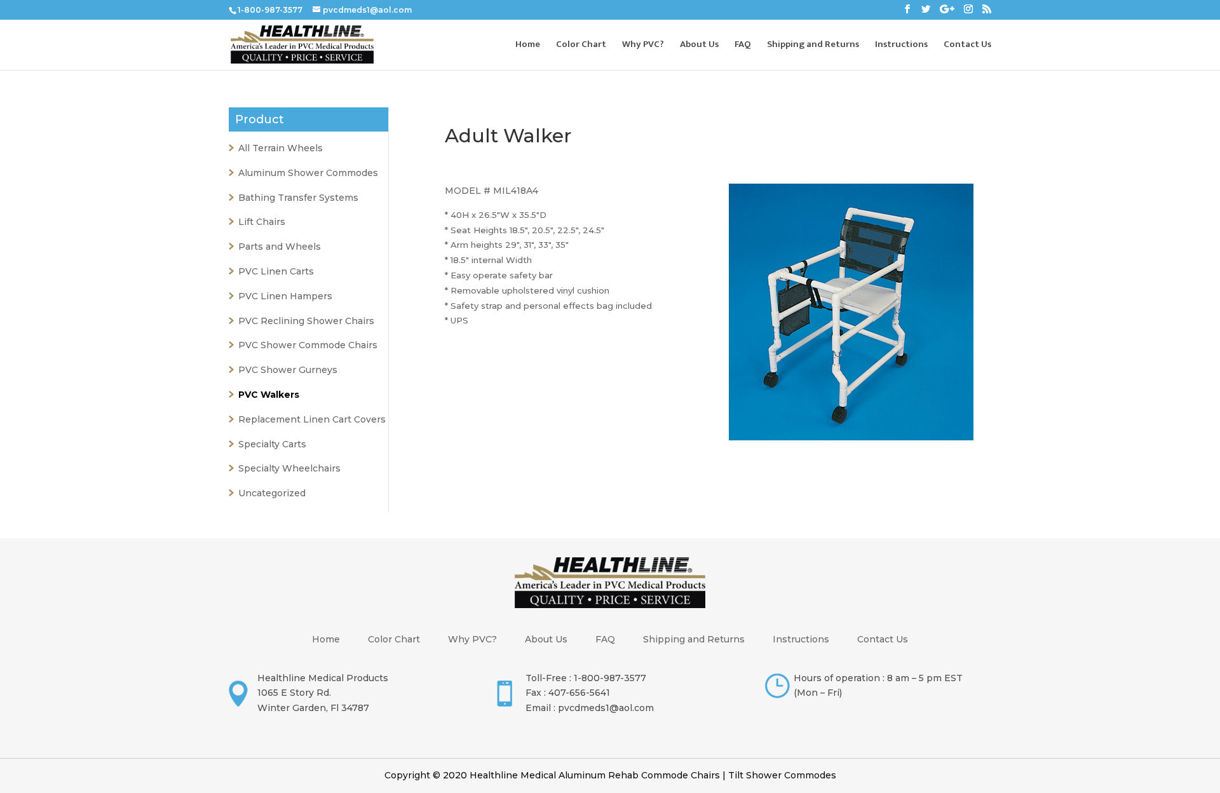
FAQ (743, 46)
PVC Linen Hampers (285, 296)
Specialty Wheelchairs (289, 468)
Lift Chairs (261, 221)
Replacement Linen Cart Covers (312, 419)
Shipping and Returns (813, 46)
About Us (699, 46)
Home (527, 46)
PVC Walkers (268, 394)
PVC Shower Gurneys (287, 370)
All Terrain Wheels (280, 148)
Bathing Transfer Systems (298, 197)
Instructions (901, 46)
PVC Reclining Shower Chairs (306, 321)
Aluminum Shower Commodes (308, 173)
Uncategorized (272, 493)
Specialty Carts (272, 444)
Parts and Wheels (279, 246)
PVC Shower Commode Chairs (307, 345)
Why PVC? (643, 46)
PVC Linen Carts (276, 271)
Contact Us (967, 46)
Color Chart (581, 46)
